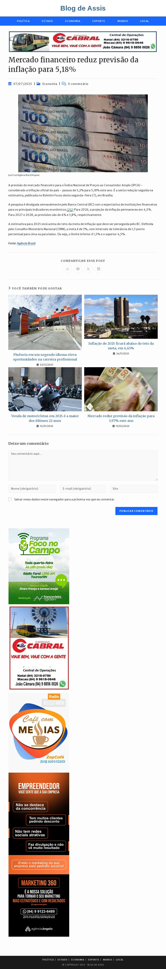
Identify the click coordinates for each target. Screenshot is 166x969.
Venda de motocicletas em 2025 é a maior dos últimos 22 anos (45, 418)
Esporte (93, 959)
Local (119, 959)
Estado (62, 959)
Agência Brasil (26, 243)
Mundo (107, 959)
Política (48, 959)
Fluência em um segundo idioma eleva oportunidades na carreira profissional (45, 357)
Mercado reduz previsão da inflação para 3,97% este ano (120, 418)
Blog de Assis (83, 8)
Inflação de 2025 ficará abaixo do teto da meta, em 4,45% (121, 345)
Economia (50, 84)
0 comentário (78, 84)
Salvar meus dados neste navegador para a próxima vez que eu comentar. (64, 499)
